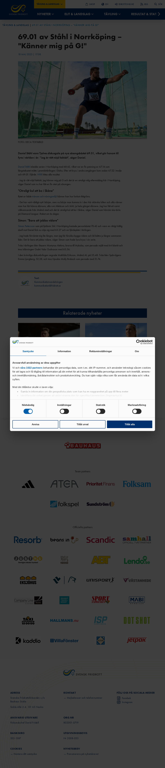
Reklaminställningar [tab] (100, 351)
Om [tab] (137, 351)
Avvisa (35, 424)
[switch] (64, 411)
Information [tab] (64, 351)
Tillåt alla (130, 424)
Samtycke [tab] (28, 351)
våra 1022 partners (31, 367)
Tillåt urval (82, 424)
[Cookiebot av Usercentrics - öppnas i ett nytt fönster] (138, 341)
